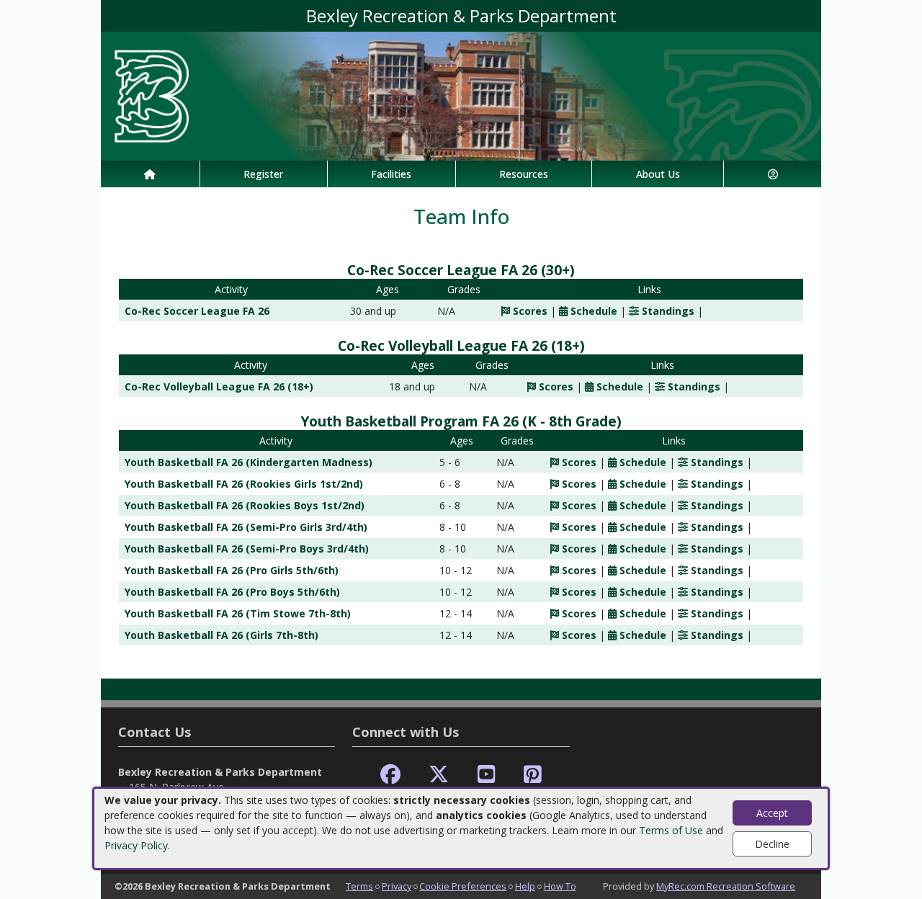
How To (560, 886)
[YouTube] (487, 774)
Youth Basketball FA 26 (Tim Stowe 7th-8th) (238, 613)
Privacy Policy (136, 845)
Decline (772, 844)
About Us (658, 174)
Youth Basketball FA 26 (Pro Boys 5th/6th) (232, 592)
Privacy (396, 886)
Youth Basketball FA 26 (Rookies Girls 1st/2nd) (244, 484)
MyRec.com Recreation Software (725, 886)
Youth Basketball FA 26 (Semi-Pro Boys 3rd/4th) (247, 548)
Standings (666, 311)
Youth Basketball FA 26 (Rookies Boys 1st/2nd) (244, 505)
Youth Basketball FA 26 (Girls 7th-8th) (221, 635)
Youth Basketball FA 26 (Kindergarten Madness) (248, 462)
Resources (523, 174)
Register (263, 174)
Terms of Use (671, 830)
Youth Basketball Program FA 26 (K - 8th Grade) (461, 421)
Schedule (592, 311)
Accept (772, 813)
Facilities (391, 174)
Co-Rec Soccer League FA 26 (197, 311)
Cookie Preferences (462, 886)
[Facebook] (390, 774)
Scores (528, 311)
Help (525, 886)
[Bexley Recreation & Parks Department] (461, 95)
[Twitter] (439, 774)
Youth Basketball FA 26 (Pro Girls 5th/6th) (232, 570)
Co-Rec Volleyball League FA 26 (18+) (461, 345)
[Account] (772, 174)
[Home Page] (150, 174)
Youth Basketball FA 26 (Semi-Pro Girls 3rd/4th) (246, 527)
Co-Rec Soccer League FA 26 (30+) (461, 269)
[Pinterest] (533, 774)
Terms (359, 886)
